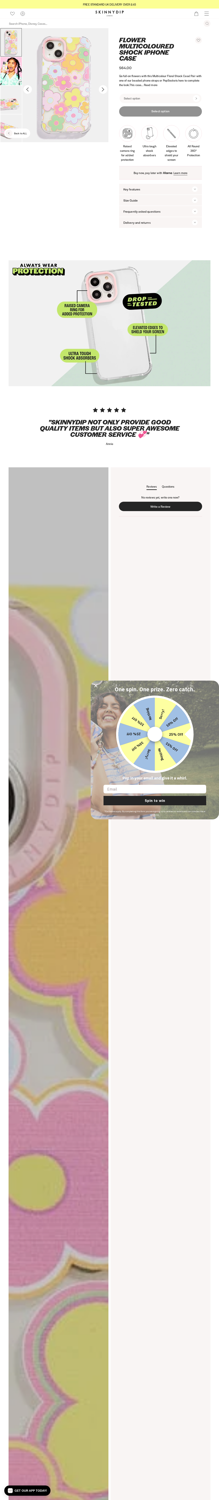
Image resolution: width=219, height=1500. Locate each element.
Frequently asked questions (142, 211)
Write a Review (161, 507)
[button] (198, 40)
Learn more (180, 173)
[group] (109, 4)
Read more (150, 85)
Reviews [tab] (151, 487)
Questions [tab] (168, 487)
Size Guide (130, 200)
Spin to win (155, 800)
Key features (132, 189)
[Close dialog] (95, 685)
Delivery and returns (137, 222)
